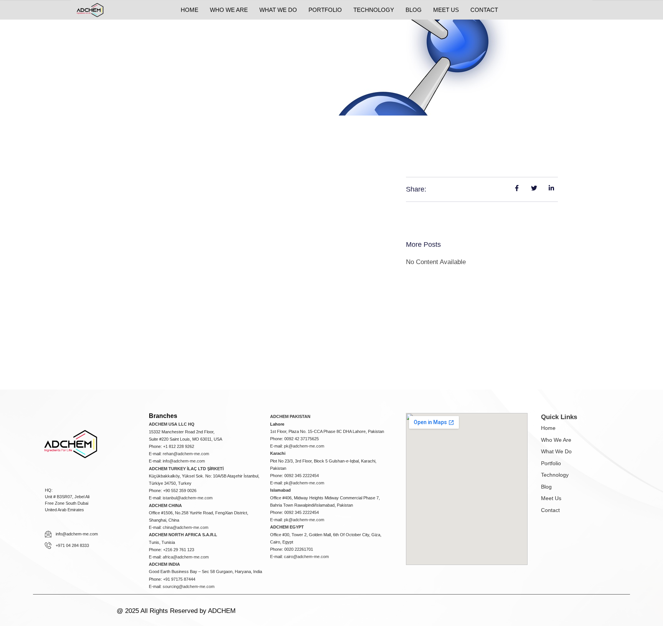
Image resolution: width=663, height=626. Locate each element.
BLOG (414, 10)
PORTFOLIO (325, 10)
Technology (555, 475)
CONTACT (484, 10)
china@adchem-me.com (185, 527)
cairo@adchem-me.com (306, 556)
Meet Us (551, 498)
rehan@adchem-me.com (186, 453)
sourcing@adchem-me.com (188, 586)
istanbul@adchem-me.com (188, 498)
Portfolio (551, 463)
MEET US (446, 10)
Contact (550, 510)
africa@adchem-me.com (186, 557)
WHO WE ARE (229, 10)
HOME (189, 10)
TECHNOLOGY (373, 10)
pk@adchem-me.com (304, 446)
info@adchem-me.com (184, 461)
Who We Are (556, 440)
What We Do (556, 451)
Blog (546, 487)
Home (548, 428)
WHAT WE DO (278, 10)
